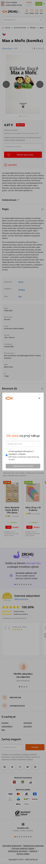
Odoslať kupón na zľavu (23, 466)
